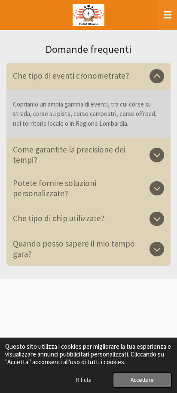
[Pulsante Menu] (167, 15)
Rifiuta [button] (84, 380)
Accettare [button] (142, 380)
